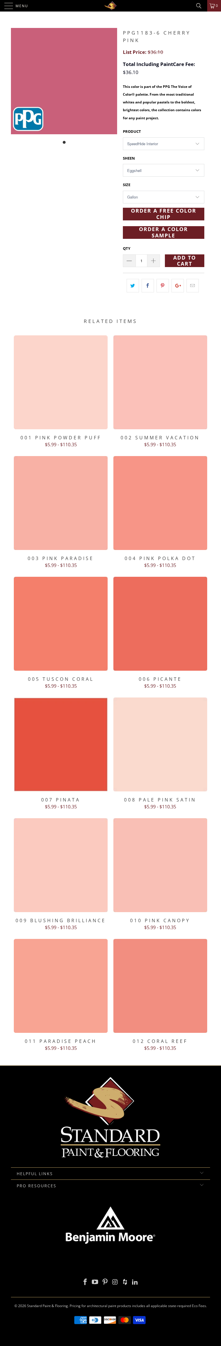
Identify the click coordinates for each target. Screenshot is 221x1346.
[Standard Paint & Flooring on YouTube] (95, 1282)
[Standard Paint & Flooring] (110, 6)
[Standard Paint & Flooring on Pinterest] (105, 1282)
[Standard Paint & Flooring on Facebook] (85, 1282)
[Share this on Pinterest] (163, 285)
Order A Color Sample (163, 232)
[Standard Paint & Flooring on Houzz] (125, 1282)
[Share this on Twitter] (133, 285)
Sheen (129, 158)
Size (126, 184)
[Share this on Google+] (178, 285)
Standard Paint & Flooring (47, 1305)
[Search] (201, 5)
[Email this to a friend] (192, 285)
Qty (126, 248)
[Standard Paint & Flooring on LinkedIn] (135, 1282)
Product (132, 131)
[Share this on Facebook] (148, 285)
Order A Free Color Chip (163, 214)
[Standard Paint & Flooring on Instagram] (115, 1282)
